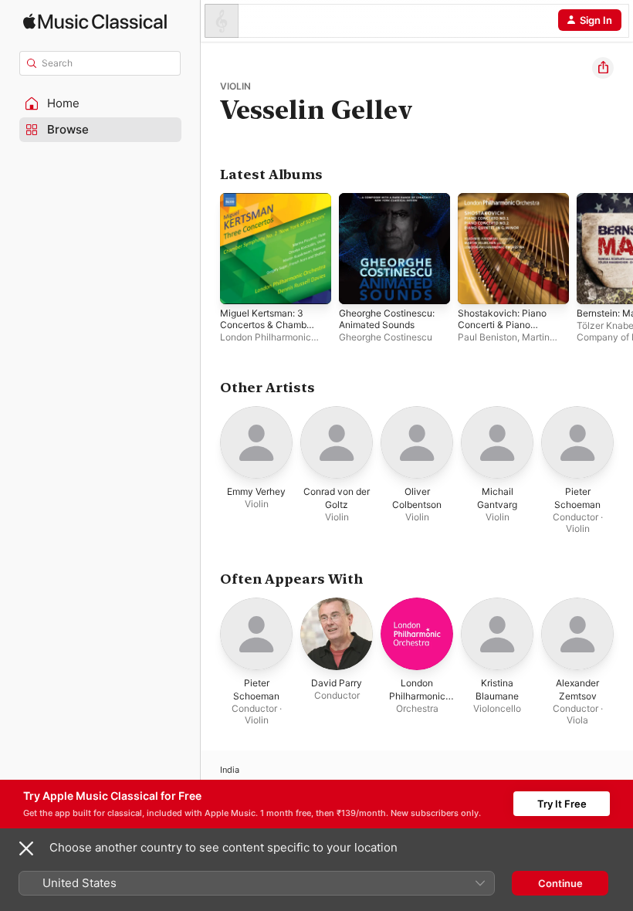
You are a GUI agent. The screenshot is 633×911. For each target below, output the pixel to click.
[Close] (26, 848)
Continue (560, 883)
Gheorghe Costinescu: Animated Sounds (387, 318)
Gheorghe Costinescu (385, 337)
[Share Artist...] (603, 68)
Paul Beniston (487, 337)
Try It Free (562, 804)
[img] (95, 21)
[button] (100, 103)
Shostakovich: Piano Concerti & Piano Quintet (502, 324)
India (229, 770)
